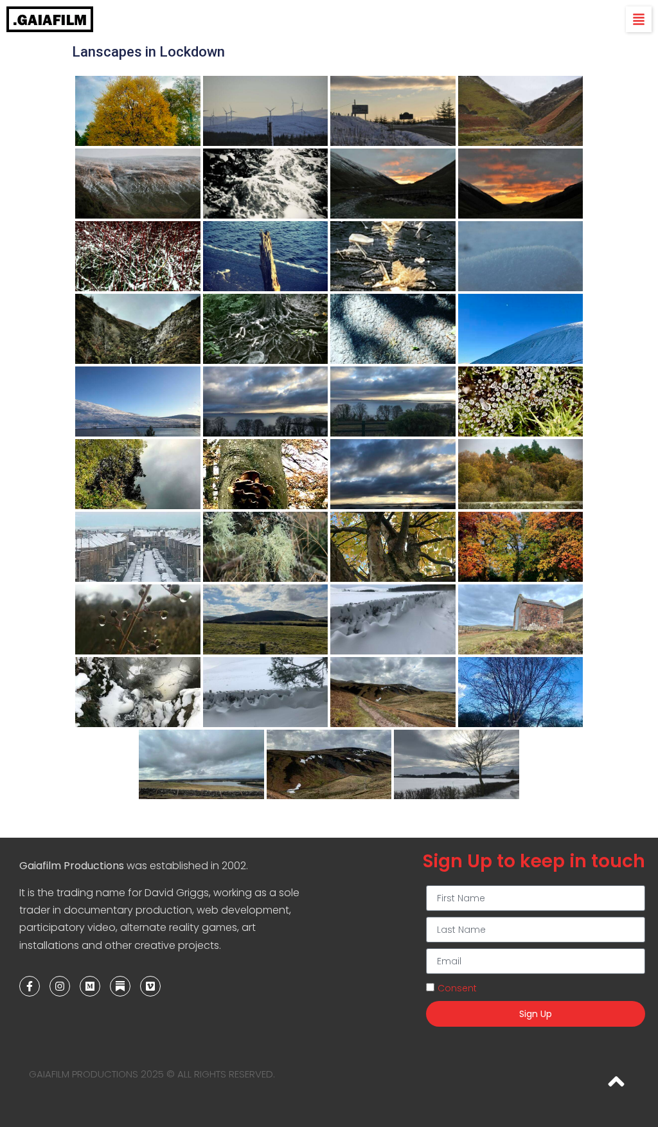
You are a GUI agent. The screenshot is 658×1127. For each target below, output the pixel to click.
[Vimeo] (150, 986)
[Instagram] (59, 986)
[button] (639, 19)
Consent (457, 988)
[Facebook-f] (29, 986)
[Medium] (90, 986)
